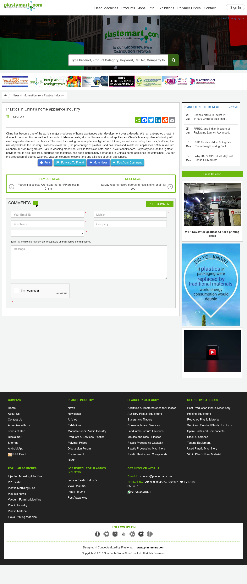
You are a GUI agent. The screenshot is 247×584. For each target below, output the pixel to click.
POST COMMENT (160, 204)
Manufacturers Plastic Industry (87, 431)
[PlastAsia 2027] (15, 81)
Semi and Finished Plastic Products (209, 425)
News (71, 408)
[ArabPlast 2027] (95, 81)
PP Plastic (14, 482)
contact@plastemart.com (155, 476)
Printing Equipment (199, 413)
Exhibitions (165, 7)
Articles (72, 419)
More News (99, 162)
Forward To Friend (72, 162)
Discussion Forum (79, 448)
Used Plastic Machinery (202, 448)
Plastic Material (17, 511)
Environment (76, 454)
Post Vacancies (77, 497)
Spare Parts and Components (206, 431)
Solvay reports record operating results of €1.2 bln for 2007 (133, 186)
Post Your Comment (129, 162)
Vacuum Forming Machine (24, 499)
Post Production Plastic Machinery (209, 408)
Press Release (212, 174)
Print (46, 162)
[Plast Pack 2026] (175, 81)
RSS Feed (18, 454)
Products (128, 7)
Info (151, 7)
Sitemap (13, 442)
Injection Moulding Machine (25, 476)
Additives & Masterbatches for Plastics (152, 408)
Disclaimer (14, 437)
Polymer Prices (189, 7)
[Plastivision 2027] (202, 81)
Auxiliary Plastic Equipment (145, 413)
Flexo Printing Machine (22, 517)
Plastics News (17, 493)
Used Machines (106, 7)
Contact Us (15, 419)
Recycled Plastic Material (203, 419)
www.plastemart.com (150, 547)
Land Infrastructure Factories (146, 431)
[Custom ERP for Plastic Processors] (55, 81)
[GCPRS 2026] (148, 81)
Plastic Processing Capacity (145, 442)
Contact (210, 7)
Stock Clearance (197, 437)
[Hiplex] (122, 81)
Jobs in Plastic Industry (82, 480)
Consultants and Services (144, 425)
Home (12, 408)
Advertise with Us (19, 425)
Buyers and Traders (140, 419)
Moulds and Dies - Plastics (144, 437)
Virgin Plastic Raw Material (204, 454)
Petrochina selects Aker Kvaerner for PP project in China (48, 186)
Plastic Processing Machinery (146, 448)
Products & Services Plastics (86, 437)
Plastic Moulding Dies (21, 488)
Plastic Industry (17, 505)
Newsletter (74, 413)
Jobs (141, 7)
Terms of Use (16, 431)
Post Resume (76, 492)
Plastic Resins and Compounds (147, 454)
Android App (15, 448)
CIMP (71, 460)
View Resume (76, 486)
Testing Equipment (199, 442)
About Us (14, 413)
